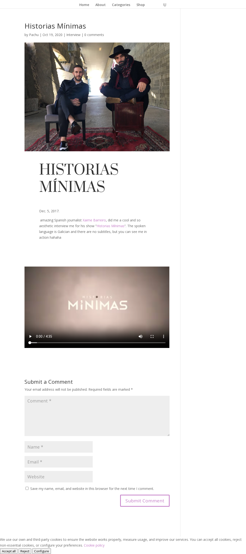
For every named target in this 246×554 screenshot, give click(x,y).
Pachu (34, 34)
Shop (140, 5)
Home (84, 5)
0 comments (94, 34)
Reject (24, 551)
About (100, 5)
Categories (121, 5)
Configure (41, 551)
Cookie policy (94, 545)
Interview (73, 34)
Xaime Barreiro (94, 220)
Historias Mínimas (110, 226)
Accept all (9, 551)
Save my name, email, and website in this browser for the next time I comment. (92, 488)
